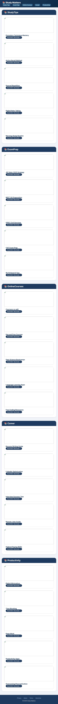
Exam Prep (16, 5)
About (25, 698)
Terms (31, 698)
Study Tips (6, 5)
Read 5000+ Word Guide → (13, 37)
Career (37, 5)
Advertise (38, 698)
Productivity (46, 5)
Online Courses (27, 5)
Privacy (19, 698)
